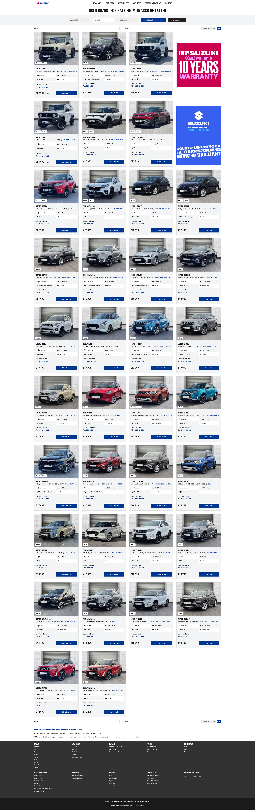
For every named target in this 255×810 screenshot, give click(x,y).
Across (36, 757)
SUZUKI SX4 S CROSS (43, 619)
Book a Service (151, 746)
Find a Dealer (151, 778)
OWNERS (168, 3)
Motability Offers (77, 778)
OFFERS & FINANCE (153, 3)
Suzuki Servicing (152, 749)
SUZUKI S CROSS (89, 206)
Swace (36, 762)
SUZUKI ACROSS (89, 68)
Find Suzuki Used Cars (153, 20)
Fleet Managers (114, 749)
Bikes (186, 746)
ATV (185, 749)
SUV (110, 775)
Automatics (112, 786)
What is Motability (77, 775)
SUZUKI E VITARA (89, 137)
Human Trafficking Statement (43, 788)
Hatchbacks (113, 778)
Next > (127, 28)
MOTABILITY (123, 3)
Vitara (36, 754)
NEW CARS (96, 3)
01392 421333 (44, 87)
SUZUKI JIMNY (41, 68)
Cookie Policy (38, 778)
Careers (74, 754)
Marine (186, 752)
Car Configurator (152, 783)
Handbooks (150, 752)
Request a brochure (153, 775)
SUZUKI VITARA (41, 206)
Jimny (36, 767)
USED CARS (109, 3)
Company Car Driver (115, 746)
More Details (66, 93)
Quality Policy (38, 781)
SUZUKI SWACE (136, 206)
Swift (35, 749)
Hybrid (111, 781)
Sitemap (147, 801)
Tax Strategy (38, 786)
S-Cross (36, 752)
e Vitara (36, 746)
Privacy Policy (38, 775)
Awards (74, 749)
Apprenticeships (77, 757)
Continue (198, 69)
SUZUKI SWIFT (88, 344)
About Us (74, 746)
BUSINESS (137, 3)
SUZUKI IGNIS (41, 344)
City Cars (112, 783)
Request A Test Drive (153, 781)
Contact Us (75, 752)
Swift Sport (37, 765)
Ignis (35, 759)
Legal (36, 783)
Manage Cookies (39, 791)
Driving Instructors (115, 752)
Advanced (176, 20)
